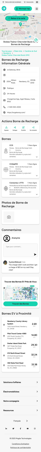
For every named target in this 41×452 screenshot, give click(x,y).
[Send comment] (35, 254)
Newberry (7, 53)
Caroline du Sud (31, 51)
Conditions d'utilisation (20, 444)
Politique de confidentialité (20, 448)
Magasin (29, 2)
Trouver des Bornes (20, 304)
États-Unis (18, 51)
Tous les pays (7, 51)
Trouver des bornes (13, 2)
